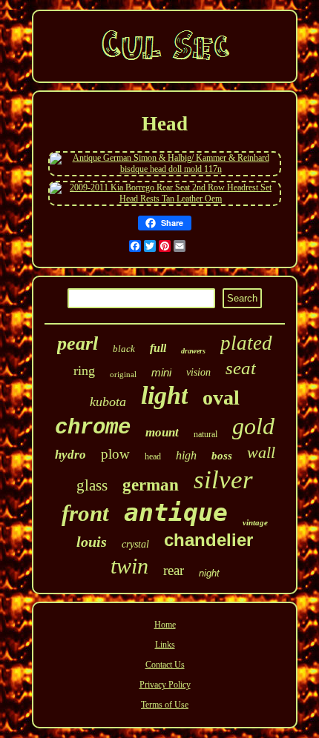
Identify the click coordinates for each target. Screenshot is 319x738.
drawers (193, 351)
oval (221, 397)
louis (91, 541)
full (158, 348)
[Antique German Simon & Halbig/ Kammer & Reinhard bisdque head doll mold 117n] (164, 169)
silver (223, 479)
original (123, 374)
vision (198, 372)
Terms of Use (164, 704)
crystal (135, 544)
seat (241, 368)
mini (161, 372)
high (186, 455)
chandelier (208, 540)
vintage (255, 522)
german (150, 485)
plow (115, 454)
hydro (70, 455)
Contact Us (165, 664)
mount (162, 432)
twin (129, 566)
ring (84, 370)
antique (176, 512)
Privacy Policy (165, 684)
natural (205, 434)
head (153, 456)
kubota (108, 401)
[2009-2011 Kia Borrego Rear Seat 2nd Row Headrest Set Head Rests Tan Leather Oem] (164, 198)
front (85, 513)
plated (246, 343)
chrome (93, 428)
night (209, 573)
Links (165, 644)
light (164, 395)
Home (165, 624)
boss (221, 456)
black (124, 348)
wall (261, 452)
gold (253, 426)
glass (92, 485)
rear (173, 570)
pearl (77, 343)
